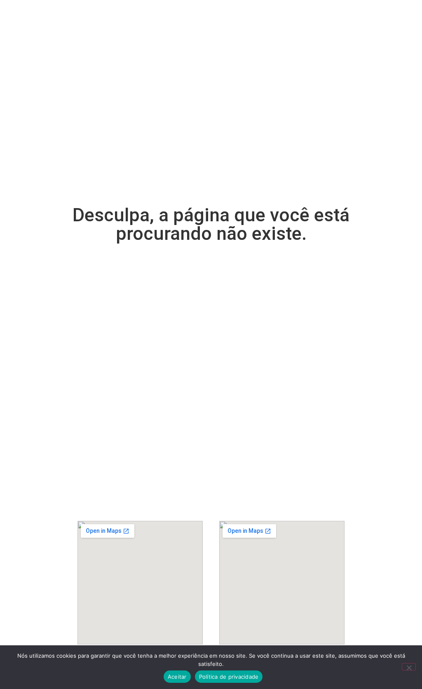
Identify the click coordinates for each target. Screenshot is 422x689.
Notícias (225, 40)
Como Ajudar (228, 21)
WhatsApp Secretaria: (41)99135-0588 (282, 487)
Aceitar (177, 676)
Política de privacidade (229, 676)
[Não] (409, 666)
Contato (320, 40)
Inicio (114, 21)
